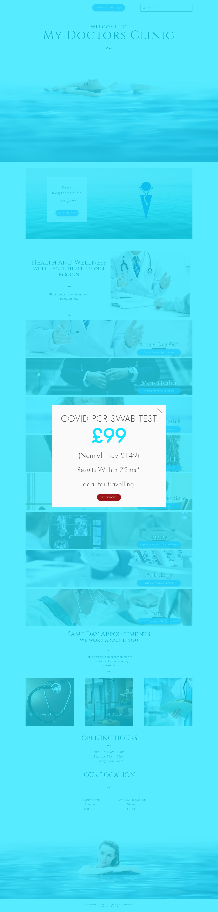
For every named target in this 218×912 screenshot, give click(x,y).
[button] (159, 410)
